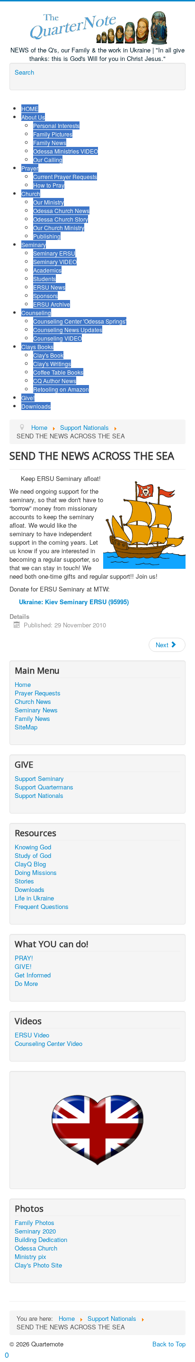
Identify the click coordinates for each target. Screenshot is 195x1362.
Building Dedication (41, 1239)
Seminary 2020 (35, 1231)
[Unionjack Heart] (97, 1128)
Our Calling (47, 159)
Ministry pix (30, 1256)
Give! (28, 398)
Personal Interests (56, 125)
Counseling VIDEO (57, 338)
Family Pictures (52, 134)
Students (44, 278)
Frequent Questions (42, 906)
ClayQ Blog (30, 864)
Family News (49, 142)
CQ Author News (54, 381)
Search (24, 72)
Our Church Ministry (58, 227)
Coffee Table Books (58, 372)
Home (23, 684)
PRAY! (24, 958)
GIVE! (23, 966)
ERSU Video (32, 1035)
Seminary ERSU (54, 253)
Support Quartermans (44, 787)
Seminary (33, 244)
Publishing (47, 236)
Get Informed (33, 975)
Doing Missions (36, 872)
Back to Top (169, 1343)
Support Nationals (39, 795)
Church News (33, 701)
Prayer (29, 168)
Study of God (33, 855)
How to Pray (48, 185)
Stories (24, 881)
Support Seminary (39, 778)
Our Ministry (48, 202)
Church (30, 193)
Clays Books (37, 347)
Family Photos (34, 1222)
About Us (33, 117)
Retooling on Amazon (61, 389)
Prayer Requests (38, 693)
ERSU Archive (51, 304)
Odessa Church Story (60, 219)
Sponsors (45, 295)
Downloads (36, 406)
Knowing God (33, 847)
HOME (29, 108)
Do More (26, 983)
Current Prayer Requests (65, 176)
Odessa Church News (61, 210)
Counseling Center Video (48, 1043)
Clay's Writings (52, 364)
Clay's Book (48, 355)
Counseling (36, 312)
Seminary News (36, 710)
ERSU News (49, 287)
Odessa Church (36, 1248)
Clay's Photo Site (38, 1265)
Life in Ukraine (34, 898)
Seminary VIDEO (55, 261)
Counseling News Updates (67, 330)
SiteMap (26, 727)
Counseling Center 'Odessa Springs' (79, 321)
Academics (47, 270)
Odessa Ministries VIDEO (65, 151)
